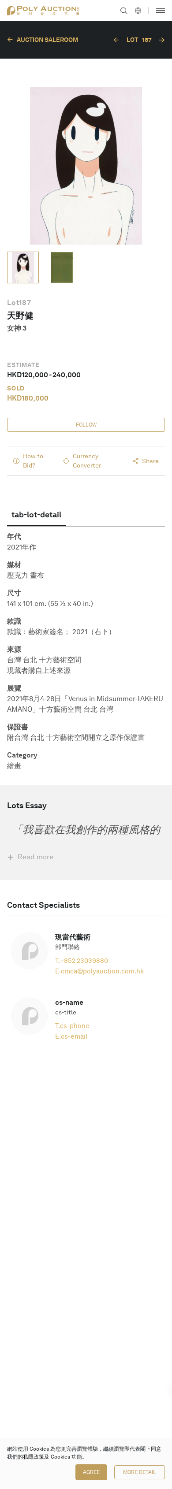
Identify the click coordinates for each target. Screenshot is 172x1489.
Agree (91, 1472)
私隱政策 (33, 1457)
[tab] (36, 514)
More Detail (139, 1472)
